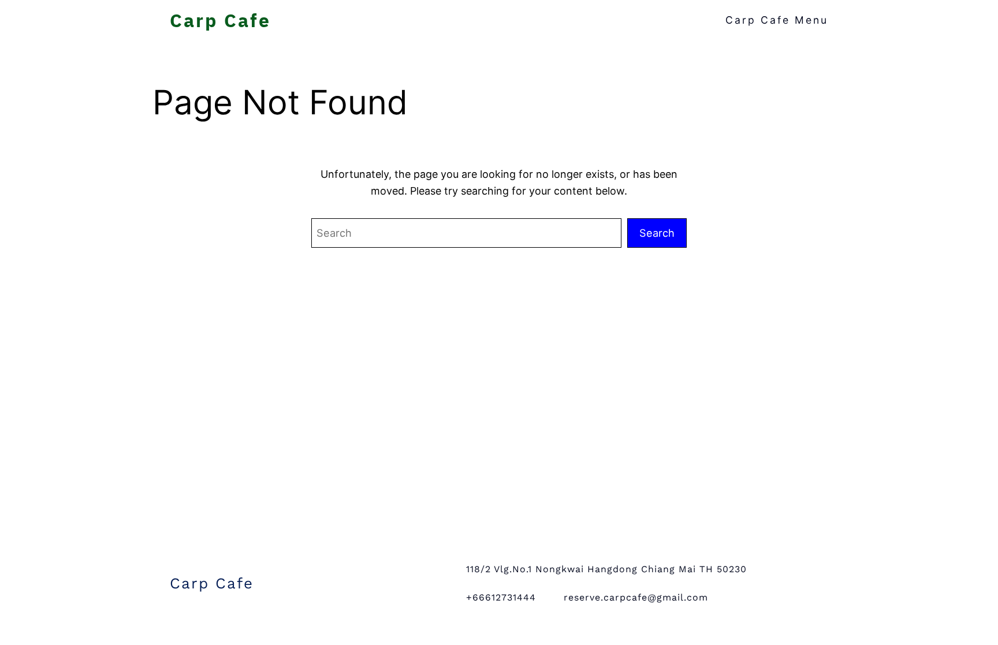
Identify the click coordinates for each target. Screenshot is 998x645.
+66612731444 (501, 597)
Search (657, 232)
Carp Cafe (220, 20)
